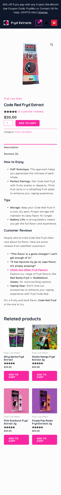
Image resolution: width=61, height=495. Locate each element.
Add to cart (27, 123)
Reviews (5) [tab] (11, 153)
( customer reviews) (30, 111)
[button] (52, 44)
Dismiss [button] (43, 12)
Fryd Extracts (21, 23)
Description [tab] (11, 147)
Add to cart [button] (13, 376)
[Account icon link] (46, 22)
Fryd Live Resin (13, 98)
